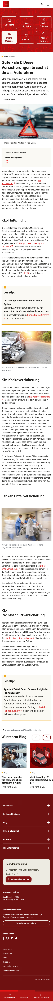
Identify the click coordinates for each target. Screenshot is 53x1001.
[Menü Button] (48, 4)
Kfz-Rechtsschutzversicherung (19, 638)
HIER (26, 273)
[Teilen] (6, 161)
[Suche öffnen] (42, 4)
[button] (26, 805)
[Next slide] (46, 737)
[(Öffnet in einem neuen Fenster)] (3, 938)
